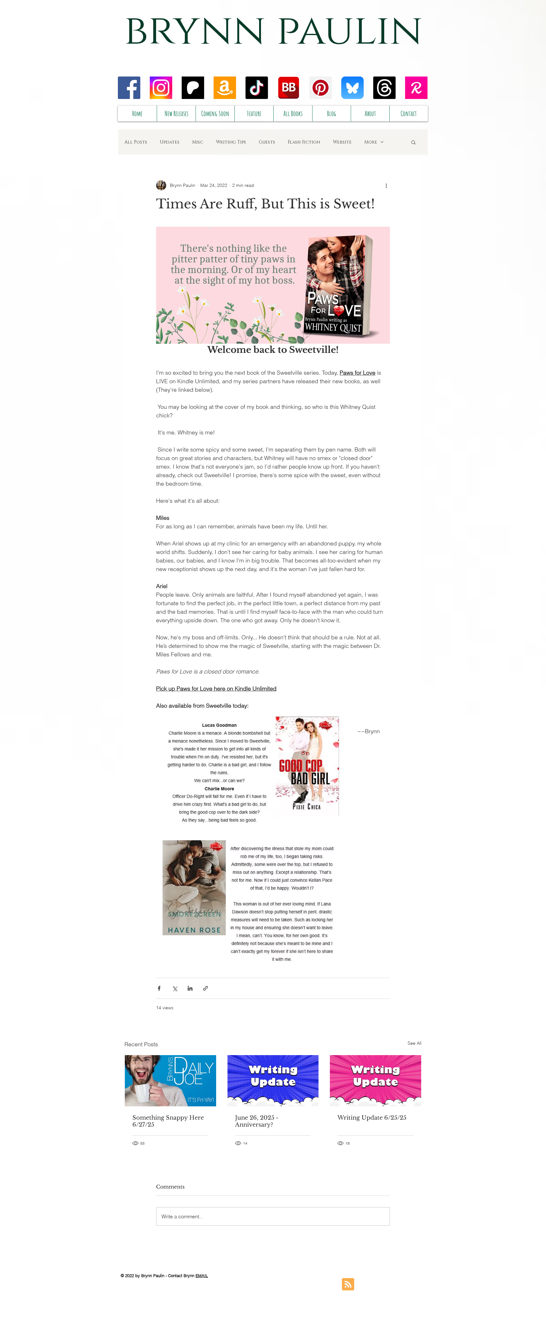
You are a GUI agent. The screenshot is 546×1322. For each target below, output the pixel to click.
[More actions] (386, 185)
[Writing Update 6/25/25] (375, 1080)
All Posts (135, 142)
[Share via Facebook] (159, 988)
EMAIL (202, 1275)
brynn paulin (273, 31)
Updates (169, 142)
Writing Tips (231, 142)
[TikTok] (257, 88)
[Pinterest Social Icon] (320, 88)
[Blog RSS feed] (348, 1284)
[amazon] (225, 88)
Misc (197, 142)
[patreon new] (193, 88)
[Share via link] (206, 988)
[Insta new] (161, 88)
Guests (267, 142)
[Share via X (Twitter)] (175, 988)
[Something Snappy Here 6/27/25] (170, 1080)
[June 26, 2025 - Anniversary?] (273, 1080)
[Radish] (416, 88)
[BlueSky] (352, 88)
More (370, 142)
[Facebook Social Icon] (129, 88)
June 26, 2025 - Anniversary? (256, 1121)
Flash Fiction (304, 142)
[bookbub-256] (288, 88)
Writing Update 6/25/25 (371, 1117)
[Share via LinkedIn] (190, 988)
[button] (413, 141)
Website (342, 142)
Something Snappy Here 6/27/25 (168, 1121)
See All (415, 1043)
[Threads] (384, 88)
